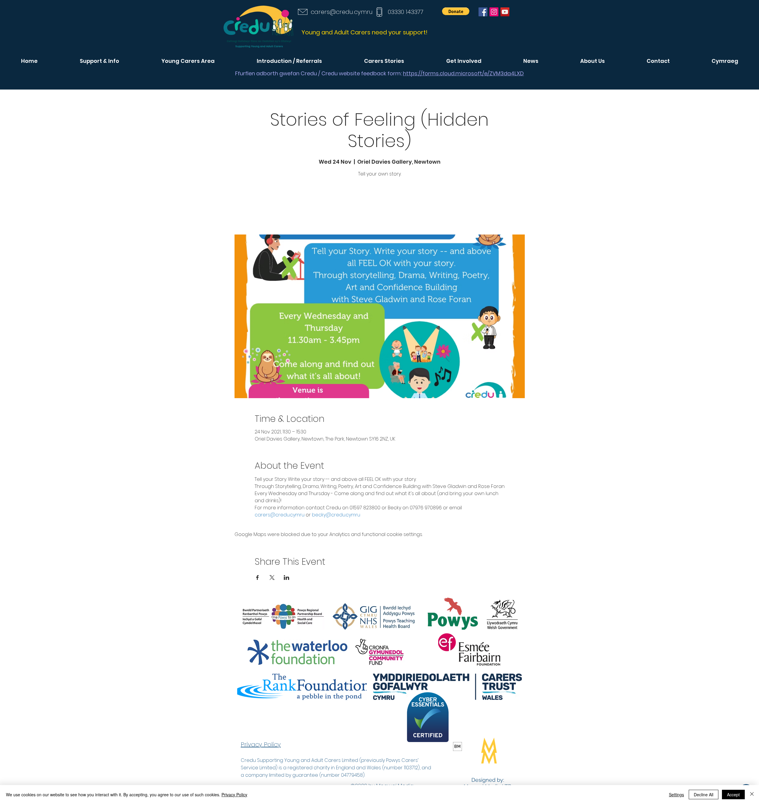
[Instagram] (493, 11)
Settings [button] (676, 794)
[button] (455, 11)
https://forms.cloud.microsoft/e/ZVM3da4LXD (463, 73)
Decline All (703, 794)
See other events (379, 206)
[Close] (751, 794)
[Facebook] (483, 11)
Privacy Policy (234, 794)
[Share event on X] (272, 577)
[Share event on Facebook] (257, 577)
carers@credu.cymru (342, 12)
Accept (733, 794)
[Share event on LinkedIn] (286, 577)
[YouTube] (504, 11)
